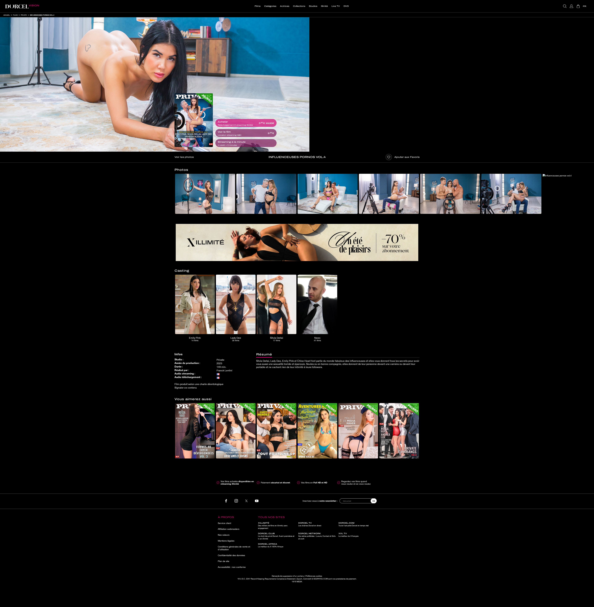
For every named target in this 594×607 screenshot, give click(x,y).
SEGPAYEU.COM (320, 579)
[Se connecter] (571, 6)
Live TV (335, 6)
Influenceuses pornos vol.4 (42, 15)
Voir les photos (184, 157)
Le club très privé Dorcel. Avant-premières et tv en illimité (276, 536)
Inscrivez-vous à (320, 500)
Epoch (299, 579)
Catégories (270, 6)
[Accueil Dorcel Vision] (22, 6)
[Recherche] (565, 6)
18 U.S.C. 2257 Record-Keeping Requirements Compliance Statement (266, 579)
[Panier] (578, 6)
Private (24, 15)
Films (257, 6)
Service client (224, 523)
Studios (313, 6)
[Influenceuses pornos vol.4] (193, 120)
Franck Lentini (224, 370)
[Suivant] (424, 194)
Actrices (284, 6)
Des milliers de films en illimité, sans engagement (272, 525)
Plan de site (223, 561)
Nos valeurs (223, 535)
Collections (299, 6)
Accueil (6, 15)
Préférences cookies (314, 576)
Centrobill (307, 579)
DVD (346, 6)
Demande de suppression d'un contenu (288, 576)
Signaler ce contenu (185, 387)
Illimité (324, 6)
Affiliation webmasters (228, 529)
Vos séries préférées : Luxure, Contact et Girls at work (317, 536)
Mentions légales (226, 541)
